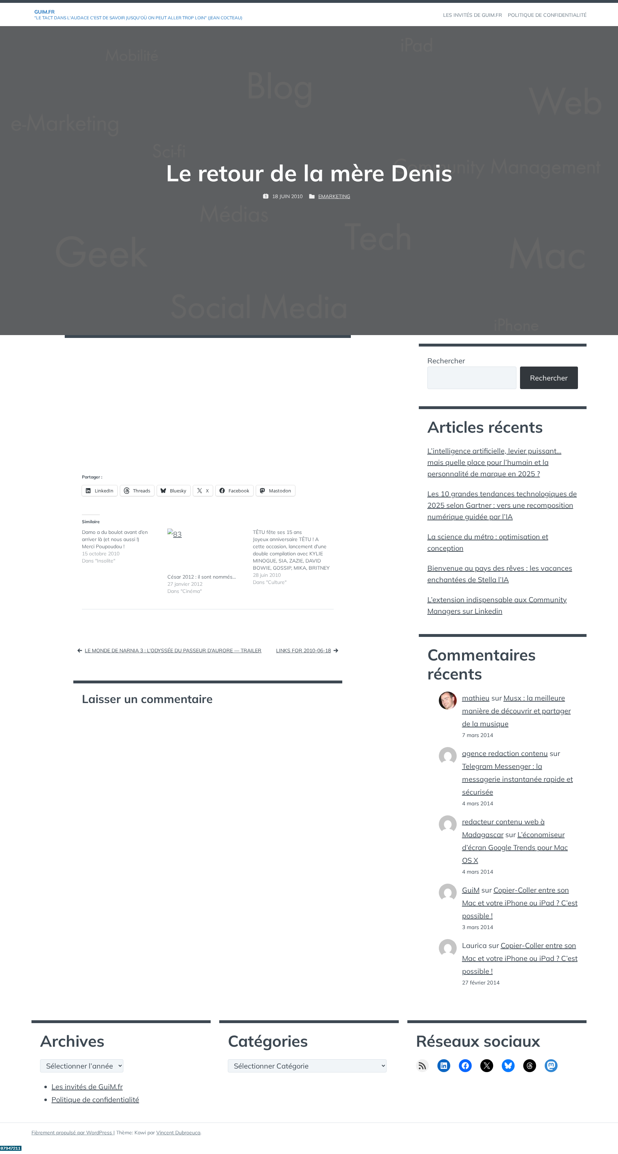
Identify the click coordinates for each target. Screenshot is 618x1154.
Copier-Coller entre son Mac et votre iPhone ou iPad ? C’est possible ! (520, 902)
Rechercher (446, 360)
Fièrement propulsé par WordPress (72, 1132)
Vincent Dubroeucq (178, 1132)
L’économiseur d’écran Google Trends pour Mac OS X (515, 847)
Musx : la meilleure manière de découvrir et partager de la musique (516, 710)
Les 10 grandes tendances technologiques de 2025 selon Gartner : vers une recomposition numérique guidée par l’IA (502, 505)
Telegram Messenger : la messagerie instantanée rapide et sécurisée (517, 779)
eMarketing (334, 196)
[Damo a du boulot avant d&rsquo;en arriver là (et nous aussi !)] (124, 546)
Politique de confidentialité (95, 1099)
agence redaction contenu (505, 753)
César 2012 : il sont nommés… (201, 577)
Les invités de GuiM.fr (87, 1086)
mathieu (476, 697)
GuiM (471, 889)
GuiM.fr (44, 12)
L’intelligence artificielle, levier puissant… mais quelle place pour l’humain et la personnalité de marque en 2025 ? (494, 462)
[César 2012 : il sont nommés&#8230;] (206, 551)
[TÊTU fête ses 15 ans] (295, 557)
